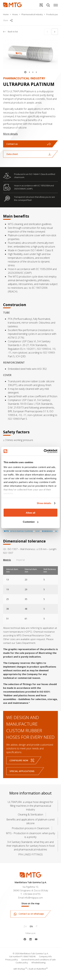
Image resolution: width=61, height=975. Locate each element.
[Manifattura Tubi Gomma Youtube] (36, 939)
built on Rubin (38, 968)
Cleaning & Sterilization (30, 814)
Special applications (22, 771)
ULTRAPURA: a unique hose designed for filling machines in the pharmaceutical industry (30, 805)
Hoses (15, 14)
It (36, 926)
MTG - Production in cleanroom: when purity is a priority (30, 835)
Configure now (19, 760)
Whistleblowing (38, 962)
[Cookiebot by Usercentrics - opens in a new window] (43, 451)
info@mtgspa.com (33, 897)
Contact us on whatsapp (31, 913)
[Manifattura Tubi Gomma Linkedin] (30, 939)
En (31, 926)
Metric (7, 559)
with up (20, 968)
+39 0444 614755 (32, 894)
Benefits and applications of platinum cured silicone (30, 821)
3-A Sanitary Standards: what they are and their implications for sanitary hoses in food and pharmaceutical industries (30, 845)
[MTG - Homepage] (12, 5)
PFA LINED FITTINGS (30, 854)
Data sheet (12, 154)
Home (6, 14)
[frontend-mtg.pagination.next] (55, 32)
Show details (44, 503)
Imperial (20, 559)
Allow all (30, 512)
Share (5, 20)
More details (10, 134)
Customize (29, 521)
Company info (45, 956)
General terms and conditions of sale (38, 959)
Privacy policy (11, 959)
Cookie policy (22, 962)
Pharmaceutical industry (32, 14)
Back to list (13, 31)
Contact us (12, 143)
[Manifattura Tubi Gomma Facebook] (25, 939)
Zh (25, 926)
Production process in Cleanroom (30, 828)
